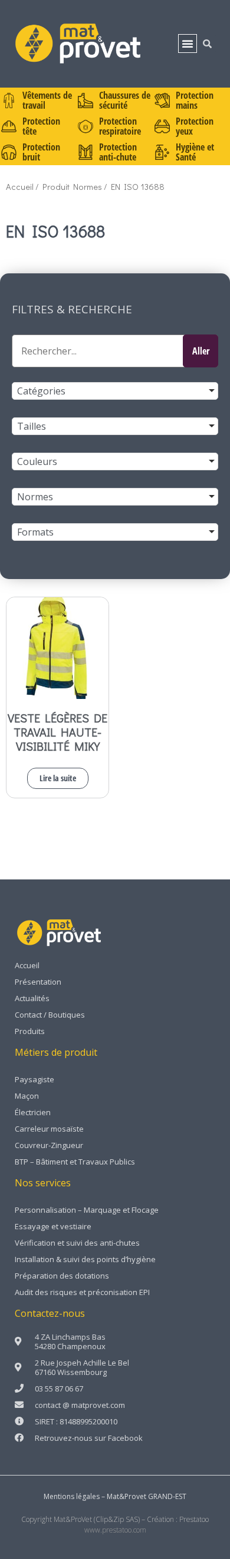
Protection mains (194, 100)
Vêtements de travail (47, 100)
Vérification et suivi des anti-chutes (77, 1242)
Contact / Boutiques (50, 1014)
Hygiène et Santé (195, 151)
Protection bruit (41, 151)
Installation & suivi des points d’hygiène (85, 1259)
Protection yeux (194, 126)
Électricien (33, 1112)
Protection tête (41, 126)
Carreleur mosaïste (49, 1128)
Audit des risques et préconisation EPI (82, 1292)
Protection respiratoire (120, 126)
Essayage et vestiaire (53, 1226)
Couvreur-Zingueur (49, 1145)
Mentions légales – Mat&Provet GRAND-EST (115, 1496)
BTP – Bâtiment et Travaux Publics (75, 1161)
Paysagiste (34, 1079)
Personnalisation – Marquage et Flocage (87, 1210)
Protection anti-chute (118, 151)
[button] (187, 43)
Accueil (20, 186)
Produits (30, 1031)
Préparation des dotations (62, 1275)
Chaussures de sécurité (124, 100)
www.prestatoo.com (115, 1530)
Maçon (27, 1095)
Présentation (38, 981)
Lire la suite (58, 778)
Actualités (32, 998)
